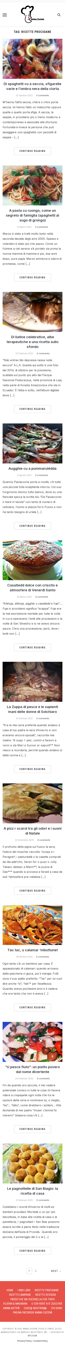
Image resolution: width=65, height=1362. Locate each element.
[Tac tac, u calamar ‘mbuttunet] (32, 907)
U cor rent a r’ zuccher (47, 1303)
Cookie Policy (40, 1341)
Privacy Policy (24, 1341)
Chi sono (56, 1308)
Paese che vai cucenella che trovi (32, 1299)
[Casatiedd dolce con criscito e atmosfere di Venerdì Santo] (32, 542)
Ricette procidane (47, 1290)
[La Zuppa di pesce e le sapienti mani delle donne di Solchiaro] (32, 664)
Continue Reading (32, 151)
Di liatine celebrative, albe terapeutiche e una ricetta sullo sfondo (32, 342)
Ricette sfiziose (45, 1294)
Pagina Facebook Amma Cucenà (32, 1312)
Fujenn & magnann (15, 1303)
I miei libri (24, 1290)
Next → (56, 1271)
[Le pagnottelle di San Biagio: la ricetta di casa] (32, 1145)
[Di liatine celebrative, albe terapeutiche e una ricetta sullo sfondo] (32, 294)
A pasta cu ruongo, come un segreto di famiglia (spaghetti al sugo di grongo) (32, 215)
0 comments (42, 95)
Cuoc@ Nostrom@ (35, 1308)
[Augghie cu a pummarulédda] (32, 425)
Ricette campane (20, 1294)
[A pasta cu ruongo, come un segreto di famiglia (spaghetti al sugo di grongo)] (32, 167)
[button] (5, 15)
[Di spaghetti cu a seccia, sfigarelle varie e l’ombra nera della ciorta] (32, 41)
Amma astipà (11, 1308)
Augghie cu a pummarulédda (32, 468)
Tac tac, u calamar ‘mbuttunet (32, 950)
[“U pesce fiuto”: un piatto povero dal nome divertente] (32, 1024)
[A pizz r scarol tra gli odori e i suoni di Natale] (32, 785)
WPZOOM (32, 1336)
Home (9, 1290)
